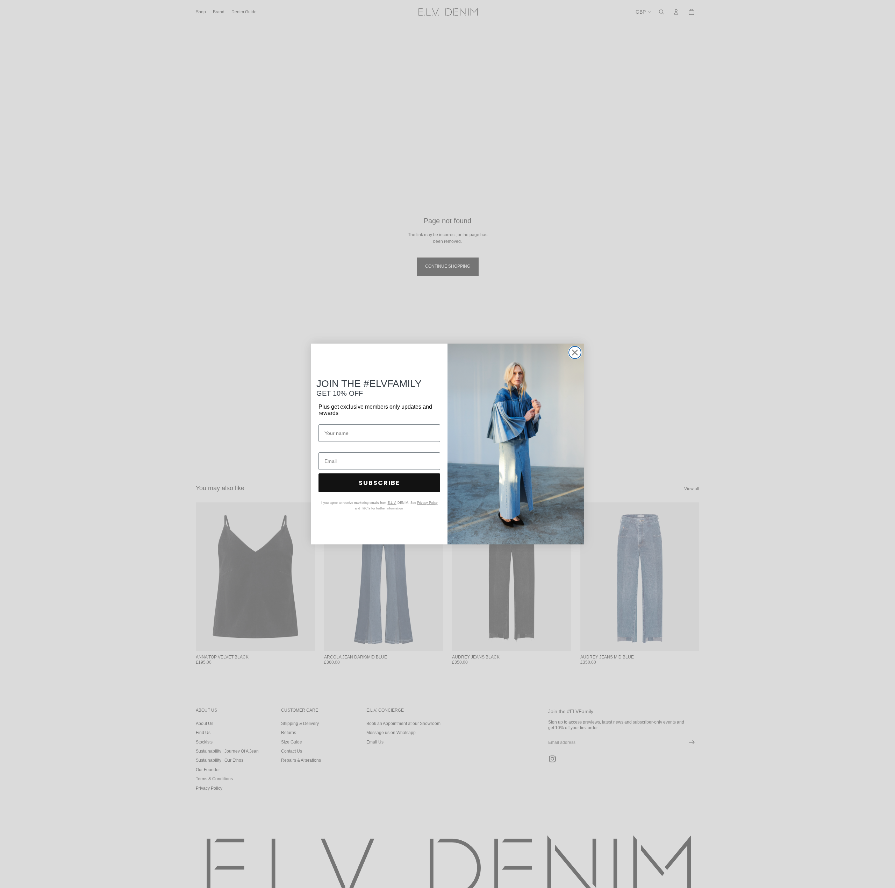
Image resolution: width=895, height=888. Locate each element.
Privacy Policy (427, 503)
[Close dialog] (575, 352)
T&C (364, 508)
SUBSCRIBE (379, 482)
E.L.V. (392, 503)
